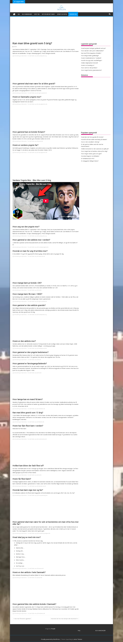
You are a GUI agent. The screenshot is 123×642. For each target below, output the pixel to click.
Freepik (53, 628)
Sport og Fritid (62, 14)
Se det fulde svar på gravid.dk (35, 141)
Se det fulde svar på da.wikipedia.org (37, 56)
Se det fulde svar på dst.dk (34, 290)
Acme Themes (78, 639)
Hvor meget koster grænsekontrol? (91, 70)
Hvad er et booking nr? (87, 65)
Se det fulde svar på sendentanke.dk (37, 439)
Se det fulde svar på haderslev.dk (36, 256)
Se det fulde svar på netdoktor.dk (36, 408)
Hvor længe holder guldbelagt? (90, 55)
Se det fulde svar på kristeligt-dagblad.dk (38, 247)
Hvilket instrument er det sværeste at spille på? (95, 149)
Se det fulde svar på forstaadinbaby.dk (37, 495)
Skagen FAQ (73, 14)
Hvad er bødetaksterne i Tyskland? (91, 58)
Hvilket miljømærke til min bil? (89, 63)
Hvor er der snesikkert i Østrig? (90, 142)
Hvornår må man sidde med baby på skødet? (94, 139)
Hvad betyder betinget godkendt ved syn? (93, 48)
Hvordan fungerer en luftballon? (90, 156)
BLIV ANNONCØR (100, 630)
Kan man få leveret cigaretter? (23, 618)
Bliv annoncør (27, 14)
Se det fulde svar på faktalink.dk (36, 422)
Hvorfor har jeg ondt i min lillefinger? (91, 60)
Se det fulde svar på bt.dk (34, 359)
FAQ (79, 630)
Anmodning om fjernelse (20, 56)
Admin (15, 46)
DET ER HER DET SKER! (48, 14)
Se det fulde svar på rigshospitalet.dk (37, 93)
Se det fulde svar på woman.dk (36, 568)
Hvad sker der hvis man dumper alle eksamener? (64, 618)
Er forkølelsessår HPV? (87, 158)
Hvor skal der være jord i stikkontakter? (92, 51)
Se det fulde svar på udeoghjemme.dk (37, 104)
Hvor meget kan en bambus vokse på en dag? (94, 151)
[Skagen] (14, 14)
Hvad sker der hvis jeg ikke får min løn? (92, 137)
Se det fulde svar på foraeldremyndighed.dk (39, 533)
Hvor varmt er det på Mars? (89, 68)
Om (19, 14)
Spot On (36, 14)
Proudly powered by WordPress (50, 639)
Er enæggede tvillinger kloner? (90, 161)
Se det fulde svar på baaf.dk (35, 577)
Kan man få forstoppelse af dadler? (91, 53)
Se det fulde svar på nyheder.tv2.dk (37, 486)
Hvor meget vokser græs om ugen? (91, 153)
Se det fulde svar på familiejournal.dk (37, 348)
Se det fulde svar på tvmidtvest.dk (36, 613)
